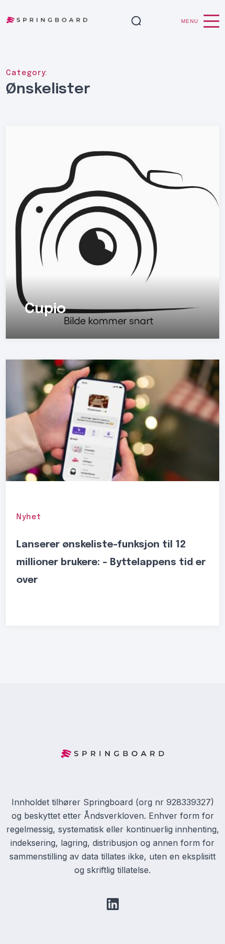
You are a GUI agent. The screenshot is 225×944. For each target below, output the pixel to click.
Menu (189, 21)
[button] (136, 21)
